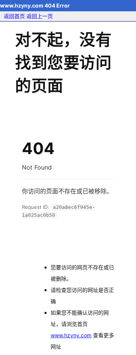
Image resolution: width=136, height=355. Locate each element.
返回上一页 (39, 16)
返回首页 (14, 16)
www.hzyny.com (71, 335)
